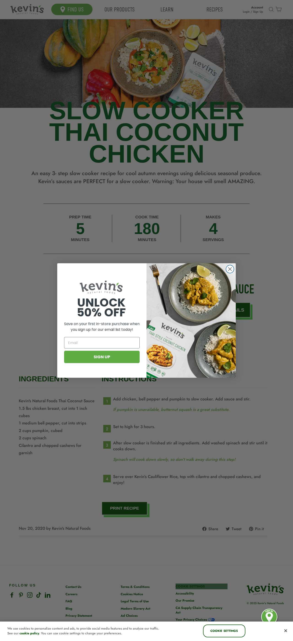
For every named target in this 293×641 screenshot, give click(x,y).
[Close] (286, 631)
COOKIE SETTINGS (224, 631)
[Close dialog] (230, 269)
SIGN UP (102, 357)
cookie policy (29, 633)
